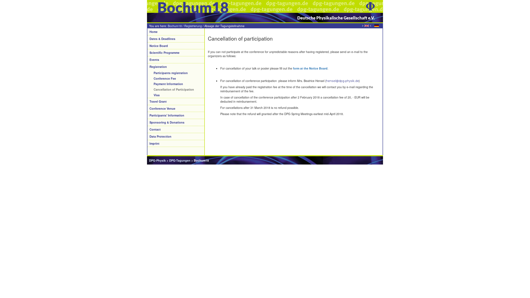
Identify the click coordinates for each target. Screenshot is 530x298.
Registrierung (193, 26)
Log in (376, 160)
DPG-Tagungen (179, 160)
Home (153, 32)
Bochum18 (175, 26)
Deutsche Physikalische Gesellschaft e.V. (336, 17)
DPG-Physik (157, 160)
